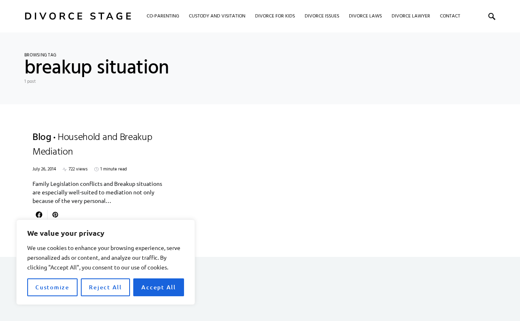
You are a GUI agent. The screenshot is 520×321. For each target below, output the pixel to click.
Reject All (105, 287)
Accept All (158, 287)
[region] (105, 262)
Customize (52, 287)
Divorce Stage (79, 16)
